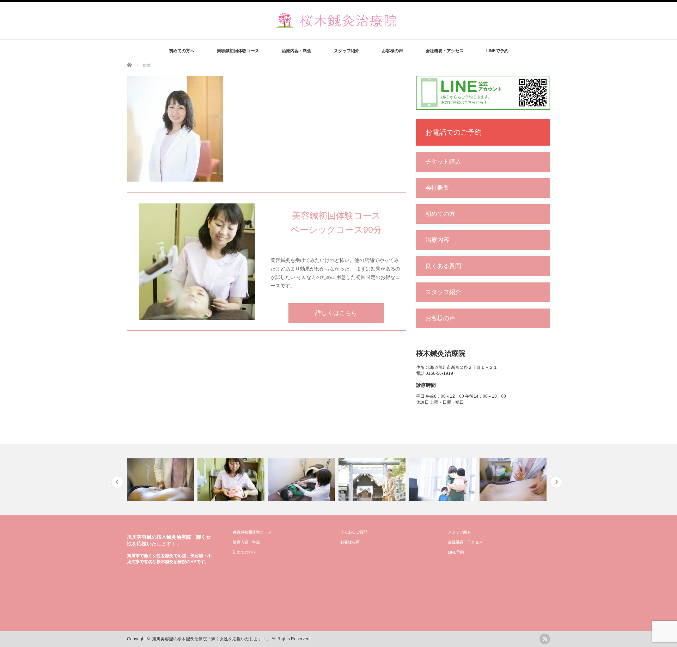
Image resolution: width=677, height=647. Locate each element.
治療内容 (437, 240)
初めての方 (440, 213)
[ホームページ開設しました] (372, 479)
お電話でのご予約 (453, 132)
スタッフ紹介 (346, 50)
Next (556, 482)
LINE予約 (456, 552)
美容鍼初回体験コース (238, 50)
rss (544, 639)
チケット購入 (443, 161)
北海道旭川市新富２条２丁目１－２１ (462, 367)
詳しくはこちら (336, 313)
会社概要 (437, 187)
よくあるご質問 (353, 532)
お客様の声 (392, 50)
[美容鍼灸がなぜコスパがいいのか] (231, 479)
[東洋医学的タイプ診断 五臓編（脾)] (161, 479)
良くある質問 (443, 266)
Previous (117, 482)
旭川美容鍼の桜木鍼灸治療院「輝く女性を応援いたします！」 (211, 638)
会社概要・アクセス (445, 50)
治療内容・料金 (296, 50)
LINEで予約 (497, 50)
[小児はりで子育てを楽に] (443, 479)
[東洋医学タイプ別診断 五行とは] (302, 479)
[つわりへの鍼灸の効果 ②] (514, 479)
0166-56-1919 (439, 373)
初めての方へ (181, 50)
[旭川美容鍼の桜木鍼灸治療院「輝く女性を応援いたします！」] (340, 26)
